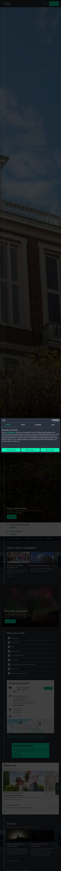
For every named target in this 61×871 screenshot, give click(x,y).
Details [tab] (23, 424)
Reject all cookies (11, 450)
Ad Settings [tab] (38, 424)
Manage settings (29, 450)
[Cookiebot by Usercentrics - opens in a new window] (52, 420)
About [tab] (53, 424)
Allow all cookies (50, 450)
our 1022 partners (11, 432)
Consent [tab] (8, 424)
